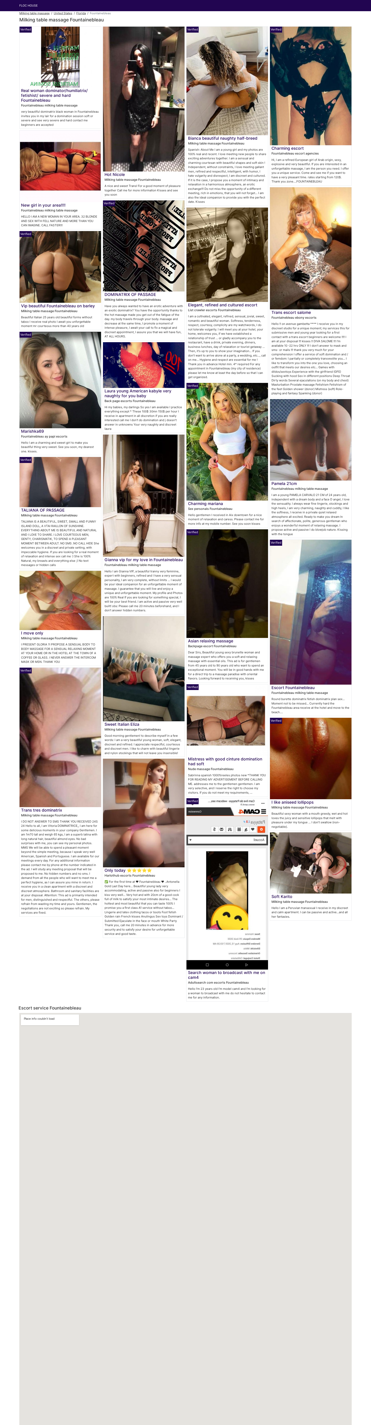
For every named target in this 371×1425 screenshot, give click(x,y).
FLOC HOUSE (28, 5)
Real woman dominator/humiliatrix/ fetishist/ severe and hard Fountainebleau (54, 95)
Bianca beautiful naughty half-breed (222, 138)
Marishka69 (32, 431)
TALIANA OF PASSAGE (43, 510)
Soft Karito (281, 896)
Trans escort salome (291, 312)
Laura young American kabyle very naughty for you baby (138, 393)
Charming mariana (205, 503)
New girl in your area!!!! (43, 205)
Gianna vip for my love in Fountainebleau (144, 559)
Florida (81, 13)
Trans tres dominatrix (41, 810)
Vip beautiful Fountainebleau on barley (58, 305)
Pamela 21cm (284, 483)
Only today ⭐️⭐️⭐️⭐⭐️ (128, 870)
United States (63, 13)
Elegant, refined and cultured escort (222, 304)
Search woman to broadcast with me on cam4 (226, 975)
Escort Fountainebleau (293, 687)
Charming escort (287, 148)
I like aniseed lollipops (292, 802)
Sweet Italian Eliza (122, 724)
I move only (32, 633)
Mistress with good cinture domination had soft (225, 761)
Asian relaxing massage (210, 641)
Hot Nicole (115, 174)
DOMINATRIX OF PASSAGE (130, 294)
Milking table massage (34, 13)
